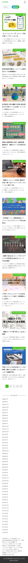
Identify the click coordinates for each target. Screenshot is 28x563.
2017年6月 (5, 521)
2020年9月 (5, 453)
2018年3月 (5, 499)
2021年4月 (5, 445)
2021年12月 (5, 426)
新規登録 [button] (15, 7)
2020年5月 (5, 461)
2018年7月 (5, 489)
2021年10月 (5, 431)
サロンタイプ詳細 (17, 544)
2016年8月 (5, 532)
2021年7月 (5, 440)
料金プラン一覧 (6, 542)
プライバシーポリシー (12, 552)
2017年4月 (5, 527)
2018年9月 (5, 483)
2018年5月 (5, 494)
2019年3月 (5, 472)
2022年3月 (5, 421)
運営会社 (20, 551)
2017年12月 (5, 505)
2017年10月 (5, 510)
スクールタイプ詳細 (7, 549)
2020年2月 (5, 467)
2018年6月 (5, 491)
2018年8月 (5, 486)
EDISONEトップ (6, 538)
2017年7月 (5, 519)
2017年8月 (5, 516)
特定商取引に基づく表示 (8, 554)
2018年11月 (5, 478)
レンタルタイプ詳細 (7, 547)
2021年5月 (5, 442)
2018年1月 (5, 502)
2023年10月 (5, 407)
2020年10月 (5, 451)
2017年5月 (5, 524)
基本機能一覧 (13, 542)
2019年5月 (5, 470)
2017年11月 (5, 508)
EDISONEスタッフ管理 (18, 540)
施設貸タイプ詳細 (16, 545)
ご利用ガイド (16, 549)
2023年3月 (5, 410)
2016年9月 (5, 529)
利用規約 (4, 552)
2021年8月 (5, 437)
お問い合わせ (13, 551)
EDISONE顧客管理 (7, 540)
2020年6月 (5, 459)
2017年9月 (5, 513)
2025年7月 (5, 399)
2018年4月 (5, 497)
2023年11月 (5, 404)
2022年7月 (5, 412)
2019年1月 (5, 475)
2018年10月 (5, 480)
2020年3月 (5, 464)
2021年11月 (5, 429)
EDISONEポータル (16, 538)
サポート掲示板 (6, 551)
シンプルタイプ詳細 (7, 544)
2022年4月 (5, 418)
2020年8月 (5, 456)
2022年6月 (5, 415)
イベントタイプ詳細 (17, 547)
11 (17, 386)
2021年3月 (5, 448)
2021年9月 (5, 434)
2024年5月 (5, 401)
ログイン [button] (6, 7)
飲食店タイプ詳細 (6, 545)
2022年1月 (5, 423)
